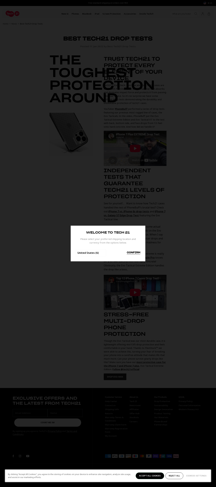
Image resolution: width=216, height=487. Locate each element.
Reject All (174, 475)
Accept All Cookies (150, 475)
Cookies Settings (196, 475)
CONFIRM (133, 253)
